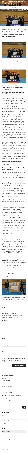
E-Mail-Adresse (6, 345)
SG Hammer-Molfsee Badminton (12, 3)
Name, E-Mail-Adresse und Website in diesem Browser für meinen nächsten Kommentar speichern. (13, 360)
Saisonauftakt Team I (7, 392)
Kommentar (5, 320)
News (5, 307)
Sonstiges (4, 418)
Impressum (4, 439)
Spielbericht (5, 420)
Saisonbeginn (5, 398)
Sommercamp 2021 (6, 400)
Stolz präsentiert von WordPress (8, 449)
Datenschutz (12, 439)
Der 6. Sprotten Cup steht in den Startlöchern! (12, 390)
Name (3, 338)
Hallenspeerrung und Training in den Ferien (12, 395)
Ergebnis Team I (5, 164)
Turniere (4, 423)
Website (4, 351)
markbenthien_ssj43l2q (19, 29)
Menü (14, 7)
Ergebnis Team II (6, 276)
